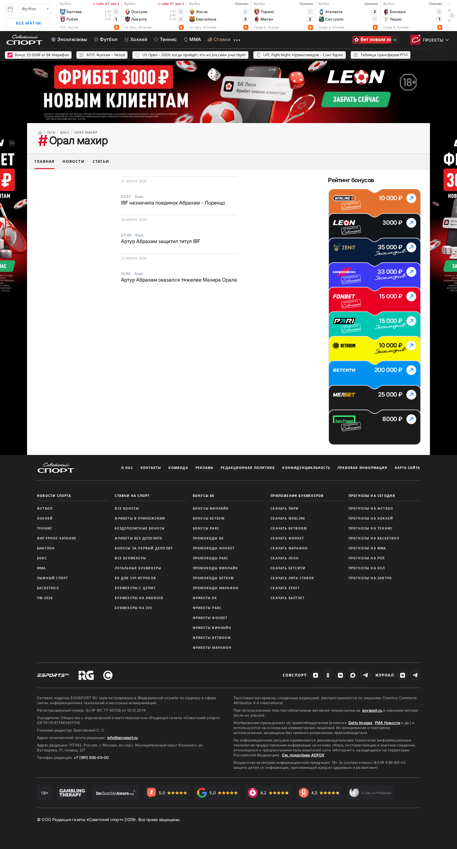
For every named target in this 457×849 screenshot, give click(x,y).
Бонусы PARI (206, 528)
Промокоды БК (208, 538)
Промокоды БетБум (213, 578)
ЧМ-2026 (45, 598)
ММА (41, 568)
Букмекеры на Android (139, 598)
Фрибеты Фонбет (210, 618)
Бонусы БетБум (209, 518)
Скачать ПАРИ (284, 508)
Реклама (204, 468)
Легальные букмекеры (138, 568)
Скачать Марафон (289, 548)
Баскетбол (48, 588)
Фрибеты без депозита (138, 538)
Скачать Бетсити (287, 568)
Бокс (42, 558)
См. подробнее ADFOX (303, 755)
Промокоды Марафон (215, 588)
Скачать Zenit (285, 588)
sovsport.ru (372, 710)
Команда (178, 468)
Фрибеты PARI (207, 608)
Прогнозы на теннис (371, 528)
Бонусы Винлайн (211, 508)
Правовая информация (362, 468)
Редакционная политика (248, 468)
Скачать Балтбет (287, 598)
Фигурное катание (56, 538)
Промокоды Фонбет (214, 548)
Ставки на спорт (132, 495)
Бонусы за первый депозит (144, 548)
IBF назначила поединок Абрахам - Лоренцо (173, 203)
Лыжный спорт (52, 578)
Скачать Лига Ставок (292, 578)
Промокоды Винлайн (215, 568)
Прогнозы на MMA (367, 548)
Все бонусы (127, 508)
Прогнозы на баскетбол (374, 538)
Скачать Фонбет (287, 538)
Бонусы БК (204, 495)
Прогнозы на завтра (370, 578)
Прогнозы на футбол (371, 508)
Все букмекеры (130, 558)
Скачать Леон (284, 558)
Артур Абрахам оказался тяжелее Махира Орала (179, 280)
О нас (127, 468)
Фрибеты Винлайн (212, 628)
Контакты (151, 468)
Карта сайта (407, 468)
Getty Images (360, 722)
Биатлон (46, 548)
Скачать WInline (287, 518)
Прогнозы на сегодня (372, 495)
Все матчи (28, 23)
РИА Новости (387, 722)
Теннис (44, 528)
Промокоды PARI (210, 558)
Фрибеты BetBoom (212, 638)
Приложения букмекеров (297, 495)
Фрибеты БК (205, 598)
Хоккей (45, 518)
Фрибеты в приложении (140, 518)
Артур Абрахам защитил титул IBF (160, 241)
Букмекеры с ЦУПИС (135, 588)
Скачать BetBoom (288, 528)
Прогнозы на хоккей (371, 518)
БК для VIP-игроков (135, 578)
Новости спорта (54, 495)
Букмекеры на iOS (133, 608)
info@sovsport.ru (122, 737)
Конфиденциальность (306, 468)
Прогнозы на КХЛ (367, 568)
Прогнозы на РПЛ (367, 558)
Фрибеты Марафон (212, 647)
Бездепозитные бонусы (140, 528)
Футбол (45, 508)
